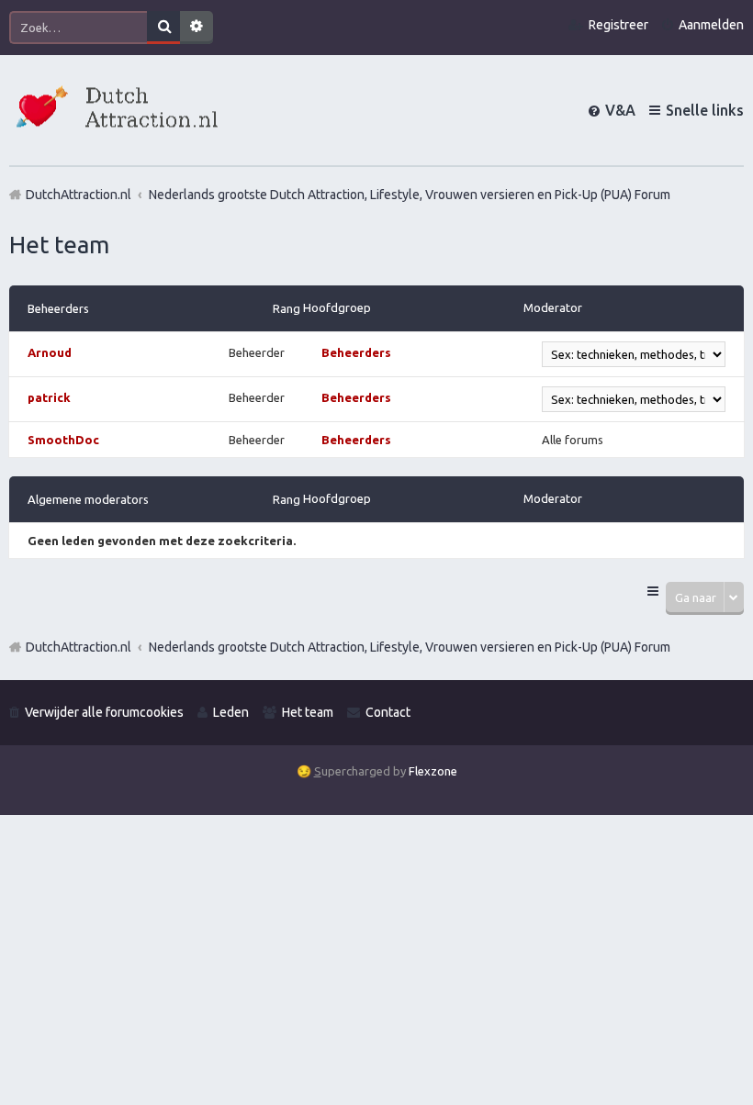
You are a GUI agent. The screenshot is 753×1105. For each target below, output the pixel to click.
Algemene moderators (88, 499)
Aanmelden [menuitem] (711, 24)
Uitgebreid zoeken (196, 27)
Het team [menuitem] (307, 712)
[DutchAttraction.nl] (114, 110)
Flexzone (433, 771)
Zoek (163, 27)
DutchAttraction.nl (78, 647)
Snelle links (705, 110)
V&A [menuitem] (620, 110)
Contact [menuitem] (387, 712)
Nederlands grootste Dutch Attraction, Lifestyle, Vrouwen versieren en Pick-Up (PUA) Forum (409, 647)
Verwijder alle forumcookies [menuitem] (104, 712)
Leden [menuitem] (231, 712)
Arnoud (50, 352)
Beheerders (58, 308)
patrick (49, 397)
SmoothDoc (63, 439)
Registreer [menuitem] (618, 24)
